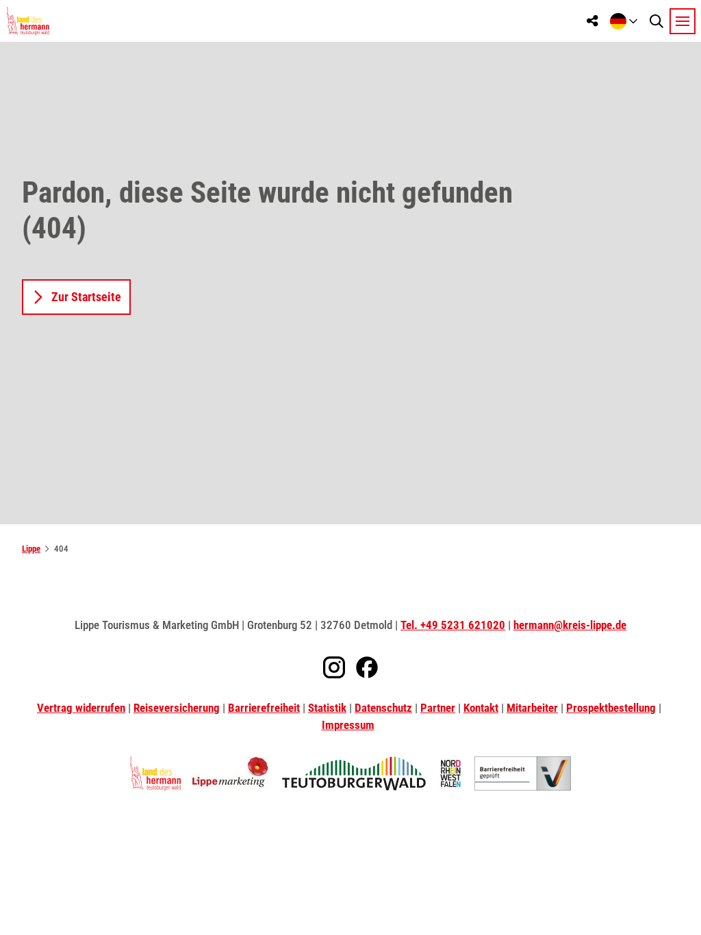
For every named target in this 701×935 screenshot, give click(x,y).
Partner (437, 708)
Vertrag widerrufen (81, 708)
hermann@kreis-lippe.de (569, 625)
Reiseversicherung (176, 708)
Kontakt (480, 708)
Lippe (31, 548)
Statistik (327, 708)
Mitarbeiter (532, 708)
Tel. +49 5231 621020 (452, 625)
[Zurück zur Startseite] (27, 20)
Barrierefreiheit (264, 708)
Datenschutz (383, 708)
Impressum (348, 725)
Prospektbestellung (611, 708)
